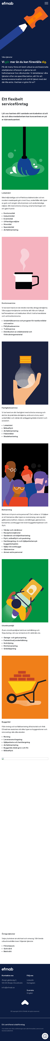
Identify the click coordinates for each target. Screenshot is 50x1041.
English (30, 993)
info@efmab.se (8, 988)
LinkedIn (30, 980)
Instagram (31, 983)
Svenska (30, 990)
